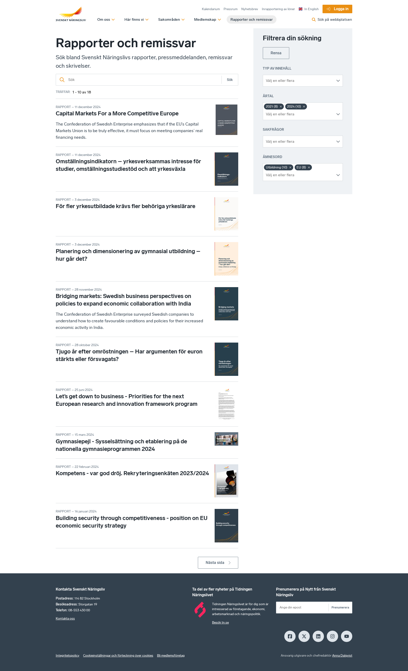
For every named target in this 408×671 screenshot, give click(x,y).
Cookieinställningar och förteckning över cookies (118, 656)
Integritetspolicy (67, 656)
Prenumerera (340, 607)
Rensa (276, 53)
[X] (304, 636)
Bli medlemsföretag (171, 656)
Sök (230, 80)
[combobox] (299, 80)
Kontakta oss (65, 618)
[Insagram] (332, 636)
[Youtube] (346, 636)
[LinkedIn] (318, 636)
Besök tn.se (220, 623)
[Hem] (71, 14)
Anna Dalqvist (342, 656)
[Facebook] (290, 636)
